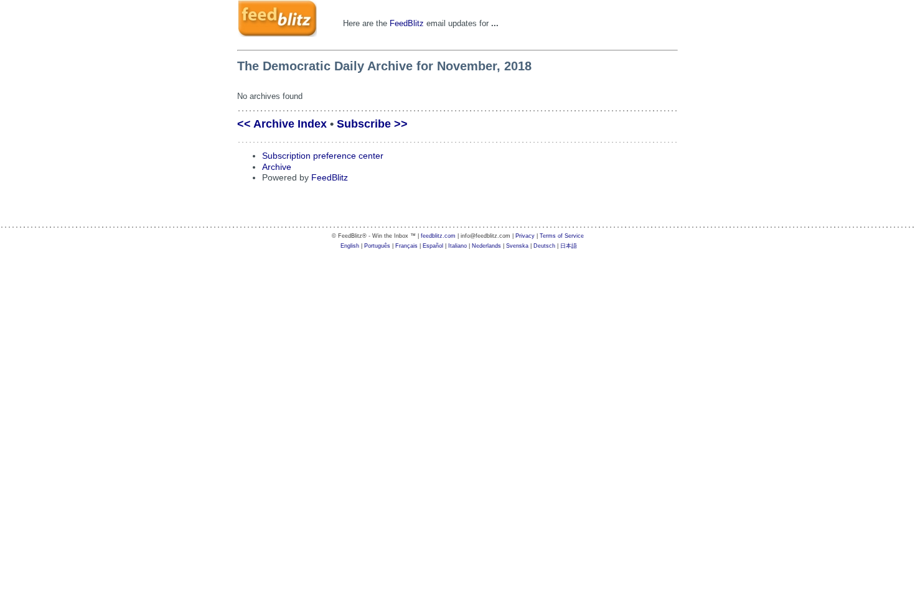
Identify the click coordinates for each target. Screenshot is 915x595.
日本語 (568, 246)
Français (406, 246)
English (349, 246)
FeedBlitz (407, 23)
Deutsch (544, 246)
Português (377, 246)
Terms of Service (562, 236)
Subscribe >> (372, 124)
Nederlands (486, 246)
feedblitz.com (438, 236)
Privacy (525, 236)
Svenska (517, 246)
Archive (276, 167)
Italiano (457, 246)
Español (433, 246)
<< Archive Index (282, 124)
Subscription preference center (322, 156)
